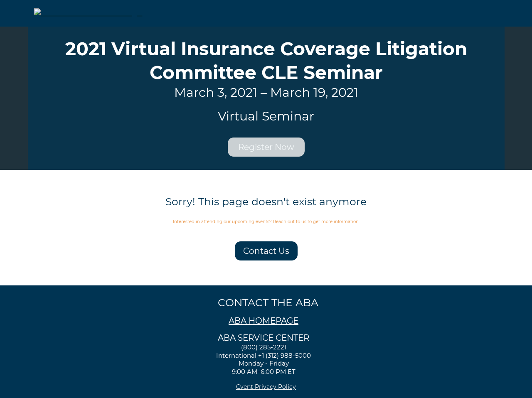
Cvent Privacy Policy (266, 387)
